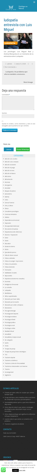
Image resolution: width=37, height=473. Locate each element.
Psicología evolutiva (11, 316)
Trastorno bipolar (10, 357)
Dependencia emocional (12, 220)
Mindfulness (8, 293)
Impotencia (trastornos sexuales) (14, 278)
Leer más (22, 470)
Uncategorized (9, 372)
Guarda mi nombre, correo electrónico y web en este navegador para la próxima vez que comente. (18, 125)
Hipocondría (8, 276)
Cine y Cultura (9, 205)
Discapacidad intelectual (12, 226)
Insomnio (7, 281)
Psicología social (10, 325)
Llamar (8, 149)
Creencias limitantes (11, 214)
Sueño (7, 343)
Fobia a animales (10, 258)
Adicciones (8, 176)
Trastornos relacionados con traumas (16, 366)
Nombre (4, 113)
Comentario (5, 94)
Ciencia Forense (9, 203)
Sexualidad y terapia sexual (13, 337)
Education (8, 243)
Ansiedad (7, 188)
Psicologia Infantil (10, 319)
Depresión (8, 223)
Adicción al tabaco (10, 173)
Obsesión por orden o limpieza (14, 305)
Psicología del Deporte (11, 314)
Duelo (6, 240)
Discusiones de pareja (11, 229)
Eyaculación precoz (10, 252)
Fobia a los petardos (11, 264)
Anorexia (7, 182)
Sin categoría (8, 340)
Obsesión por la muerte (12, 302)
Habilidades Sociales (11, 273)
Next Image (28, 82)
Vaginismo (8, 375)
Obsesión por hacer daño (12, 299)
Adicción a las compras (11, 162)
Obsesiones (8, 308)
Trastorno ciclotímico (11, 360)
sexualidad (8, 334)
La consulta (8, 287)
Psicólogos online (10, 328)
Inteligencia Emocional (11, 284)
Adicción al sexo (9, 170)
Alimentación (9, 179)
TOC (6, 354)
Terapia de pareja (10, 349)
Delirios (7, 217)
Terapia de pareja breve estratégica (15, 352)
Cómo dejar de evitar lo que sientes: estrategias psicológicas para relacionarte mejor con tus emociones (19, 409)
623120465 (12, 433)
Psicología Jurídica (10, 322)
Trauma (7, 369)
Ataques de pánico (10, 191)
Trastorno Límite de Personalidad (15, 363)
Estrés (6, 249)
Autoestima (8, 194)
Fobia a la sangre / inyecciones (14, 261)
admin (9, 64)
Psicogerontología (10, 311)
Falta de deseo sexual (11, 255)
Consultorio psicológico (12, 211)
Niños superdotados (11, 296)
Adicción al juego (10, 167)
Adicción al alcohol (10, 165)
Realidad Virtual (9, 331)
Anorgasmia (8, 185)
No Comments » (10, 67)
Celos (6, 200)
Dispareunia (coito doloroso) (13, 232)
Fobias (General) (10, 267)
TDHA (6, 346)
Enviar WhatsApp (23, 149)
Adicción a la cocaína (11, 159)
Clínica (7, 208)
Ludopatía (8, 290)
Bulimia (7, 197)
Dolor (6, 238)
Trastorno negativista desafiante (14, 424)
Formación (8, 270)
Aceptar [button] (15, 470)
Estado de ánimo (10, 246)
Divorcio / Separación (11, 235)
